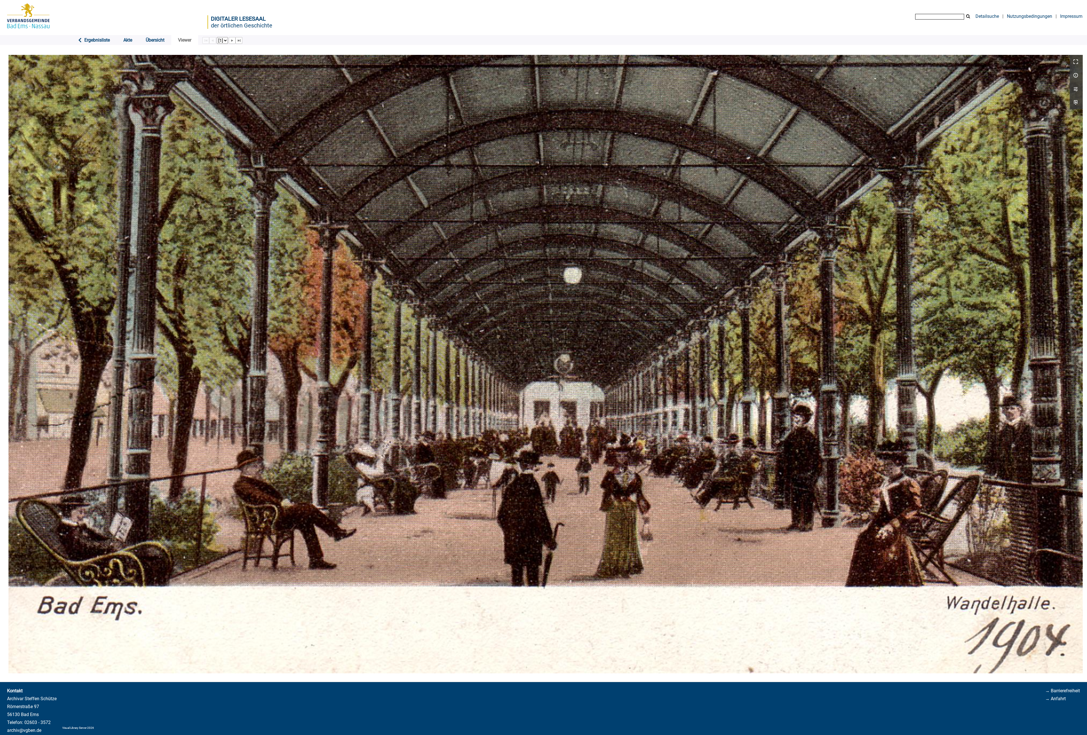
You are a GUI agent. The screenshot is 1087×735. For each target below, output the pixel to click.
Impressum (1071, 16)
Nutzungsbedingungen (1029, 16)
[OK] (968, 16)
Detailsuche (987, 16)
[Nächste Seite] (232, 40)
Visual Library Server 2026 (78, 727)
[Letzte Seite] (239, 40)
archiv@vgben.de (24, 730)
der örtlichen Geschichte (241, 25)
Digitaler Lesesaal (238, 18)
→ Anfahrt (1055, 698)
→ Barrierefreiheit (1062, 690)
